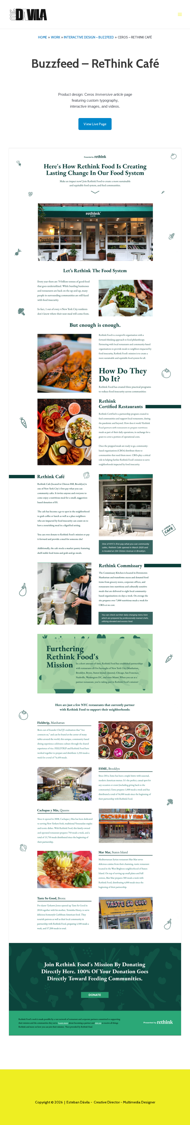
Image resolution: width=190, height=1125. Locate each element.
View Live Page (95, 124)
